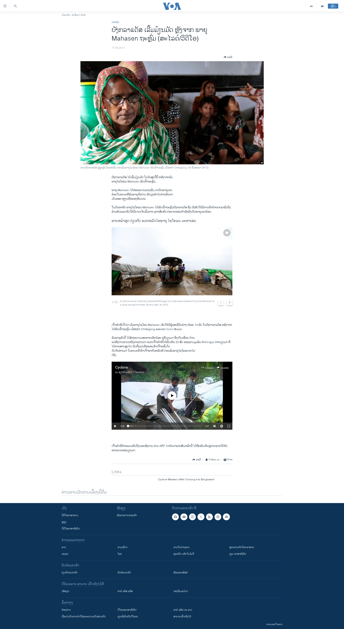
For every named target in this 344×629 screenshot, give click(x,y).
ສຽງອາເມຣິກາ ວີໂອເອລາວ (131, 372)
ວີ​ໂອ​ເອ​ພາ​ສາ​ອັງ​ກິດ (127, 610)
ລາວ (64, 547)
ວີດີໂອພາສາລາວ (70, 515)
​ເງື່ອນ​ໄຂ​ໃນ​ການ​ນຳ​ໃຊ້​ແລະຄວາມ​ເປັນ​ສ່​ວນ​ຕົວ (84, 616)
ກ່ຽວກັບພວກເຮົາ (70, 572)
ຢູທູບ (64, 522)
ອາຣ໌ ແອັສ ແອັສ (125, 591)
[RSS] (209, 516)
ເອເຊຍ (115, 22)
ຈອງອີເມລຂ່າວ (180, 591)
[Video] (322, 6)
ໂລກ (120, 554)
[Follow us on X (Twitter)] (200, 516)
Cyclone (121, 367)
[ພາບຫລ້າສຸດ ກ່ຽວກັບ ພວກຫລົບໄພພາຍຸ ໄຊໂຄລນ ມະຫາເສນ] (172, 261)
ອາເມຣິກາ (122, 547)
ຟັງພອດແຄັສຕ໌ (180, 572)
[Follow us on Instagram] (192, 516)
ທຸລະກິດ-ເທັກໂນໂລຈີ (183, 554)
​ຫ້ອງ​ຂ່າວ (66, 610)
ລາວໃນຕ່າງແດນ (181, 547)
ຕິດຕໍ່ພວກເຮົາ (124, 572)
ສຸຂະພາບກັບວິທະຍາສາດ (241, 547)
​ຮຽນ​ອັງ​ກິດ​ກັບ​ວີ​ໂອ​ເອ (128, 616)
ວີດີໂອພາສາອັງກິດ (71, 529)
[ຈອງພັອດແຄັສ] (226, 516)
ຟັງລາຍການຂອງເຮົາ (127, 515)
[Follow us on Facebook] (175, 516)
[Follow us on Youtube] (183, 516)
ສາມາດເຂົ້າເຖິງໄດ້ (182, 616)
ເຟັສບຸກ (65, 591)
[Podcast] (217, 516)
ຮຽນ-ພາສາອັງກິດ (237, 554)
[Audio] (311, 6)
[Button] (228, 57)
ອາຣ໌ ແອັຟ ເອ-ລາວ (182, 610)
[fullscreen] (228, 426)
